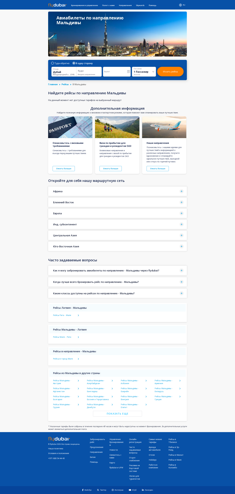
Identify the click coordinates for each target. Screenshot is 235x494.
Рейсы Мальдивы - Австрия (62, 382)
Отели (152, 455)
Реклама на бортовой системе (134, 468)
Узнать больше (63, 168)
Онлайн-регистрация (135, 440)
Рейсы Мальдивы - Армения (164, 382)
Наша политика (55, 448)
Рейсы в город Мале (63, 358)
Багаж (93, 457)
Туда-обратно (61, 63)
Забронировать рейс (97, 440)
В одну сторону (84, 63)
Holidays (153, 459)
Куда (81, 71)
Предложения (96, 447)
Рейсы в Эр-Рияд (174, 448)
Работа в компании (153, 466)
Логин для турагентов (134, 477)
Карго (112, 462)
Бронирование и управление (84, 5)
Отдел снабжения (134, 459)
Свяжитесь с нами (115, 456)
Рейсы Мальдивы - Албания (130, 382)
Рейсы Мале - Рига (62, 337)
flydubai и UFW (116, 467)
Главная (53, 84)
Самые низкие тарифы (155, 440)
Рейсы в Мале (175, 459)
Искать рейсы (170, 71)
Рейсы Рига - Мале (62, 315)
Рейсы (65, 84)
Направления (125, 5)
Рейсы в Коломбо (172, 466)
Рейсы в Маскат (175, 455)
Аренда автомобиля (154, 448)
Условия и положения (58, 453)
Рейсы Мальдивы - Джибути (96, 406)
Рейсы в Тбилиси (172, 440)
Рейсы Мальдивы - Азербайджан (96, 382)
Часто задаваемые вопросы (135, 450)
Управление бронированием (116, 442)
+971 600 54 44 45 (56, 458)
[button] (117, 191)
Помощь (152, 5)
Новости (113, 450)
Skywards (140, 5)
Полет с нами (108, 5)
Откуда (55, 69)
